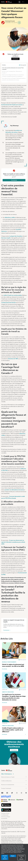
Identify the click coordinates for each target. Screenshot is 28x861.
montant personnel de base (8, 302)
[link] (14, 662)
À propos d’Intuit (5, 813)
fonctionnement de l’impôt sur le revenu (11, 104)
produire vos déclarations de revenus (14, 489)
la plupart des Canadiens (15, 236)
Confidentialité (4, 815)
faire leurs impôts (5, 238)
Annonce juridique (5, 816)
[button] (25, 2)
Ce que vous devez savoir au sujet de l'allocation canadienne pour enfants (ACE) (13, 542)
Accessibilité (4, 818)
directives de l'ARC (13, 358)
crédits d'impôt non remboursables (12, 295)
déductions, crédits (10, 217)
